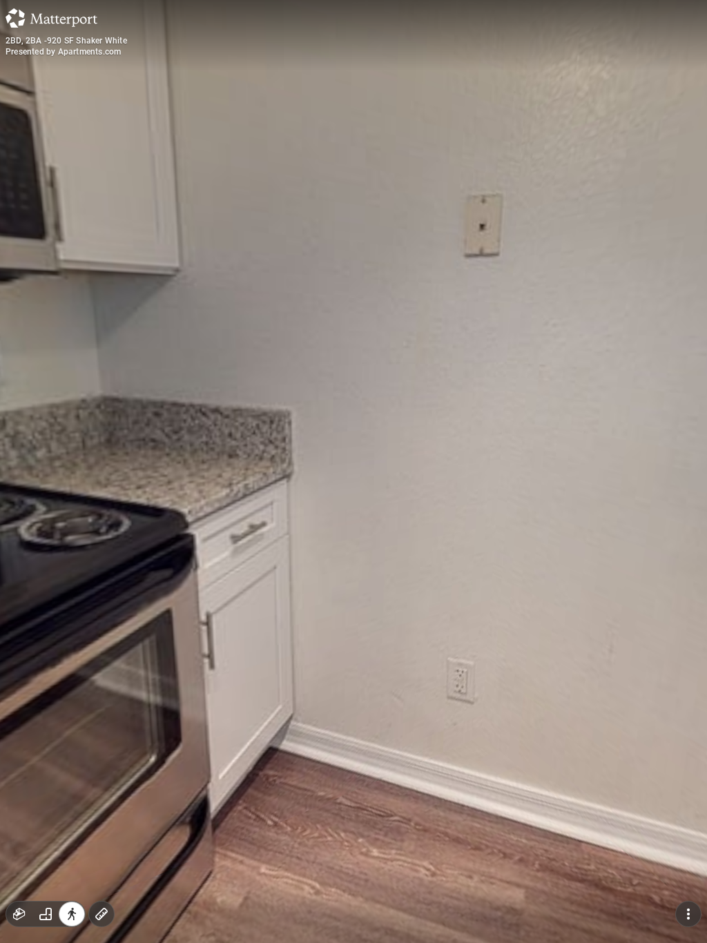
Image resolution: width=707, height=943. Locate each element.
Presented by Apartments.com (63, 52)
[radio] (19, 914)
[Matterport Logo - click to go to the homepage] (51, 18)
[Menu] (688, 914)
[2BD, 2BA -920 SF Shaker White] (353, 471)
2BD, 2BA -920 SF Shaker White (66, 41)
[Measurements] (101, 914)
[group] (46, 914)
